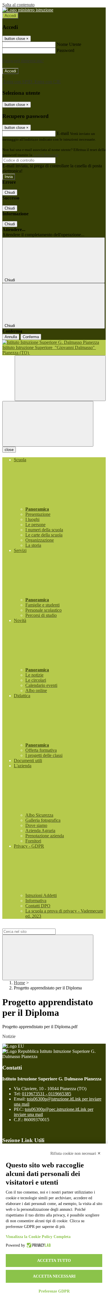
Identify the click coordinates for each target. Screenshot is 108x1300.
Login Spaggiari (45, 155)
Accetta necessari (54, 1276)
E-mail (63, 133)
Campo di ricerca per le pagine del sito (37, 925)
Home (19, 982)
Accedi (10, 15)
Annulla (11, 337)
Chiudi (10, 192)
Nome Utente (69, 44)
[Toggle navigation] (47, 424)
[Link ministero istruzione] (27, 9)
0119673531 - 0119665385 (46, 1093)
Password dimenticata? (23, 60)
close (9, 449)
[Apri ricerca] (60, 378)
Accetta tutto (54, 1260)
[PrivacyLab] (38, 1245)
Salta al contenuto (18, 4)
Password (65, 50)
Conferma (31, 337)
